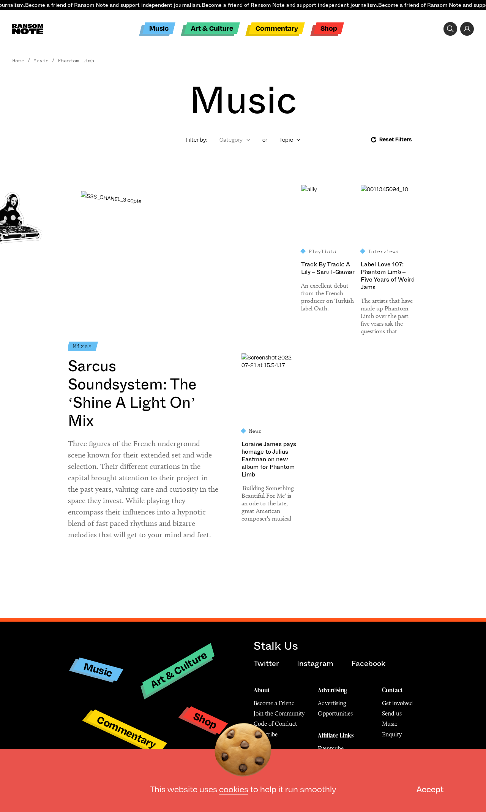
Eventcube (331, 748)
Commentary (277, 28)
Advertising (332, 690)
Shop (328, 28)
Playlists (322, 252)
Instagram (315, 663)
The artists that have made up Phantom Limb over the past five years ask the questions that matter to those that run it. (387, 316)
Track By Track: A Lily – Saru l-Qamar (328, 268)
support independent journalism (160, 5)
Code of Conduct (275, 723)
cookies (233, 789)
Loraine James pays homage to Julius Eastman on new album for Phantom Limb (268, 459)
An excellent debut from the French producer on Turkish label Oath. (327, 297)
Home (18, 61)
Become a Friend (274, 703)
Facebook (368, 663)
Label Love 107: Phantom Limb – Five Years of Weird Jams (388, 276)
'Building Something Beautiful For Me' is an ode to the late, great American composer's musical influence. (267, 503)
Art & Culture (212, 28)
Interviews (383, 252)
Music (159, 28)
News (255, 431)
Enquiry (392, 734)
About (262, 690)
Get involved (397, 703)
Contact (392, 690)
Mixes (82, 346)
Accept (430, 789)
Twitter (266, 663)
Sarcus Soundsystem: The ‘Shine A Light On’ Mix (132, 393)
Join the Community (279, 713)
